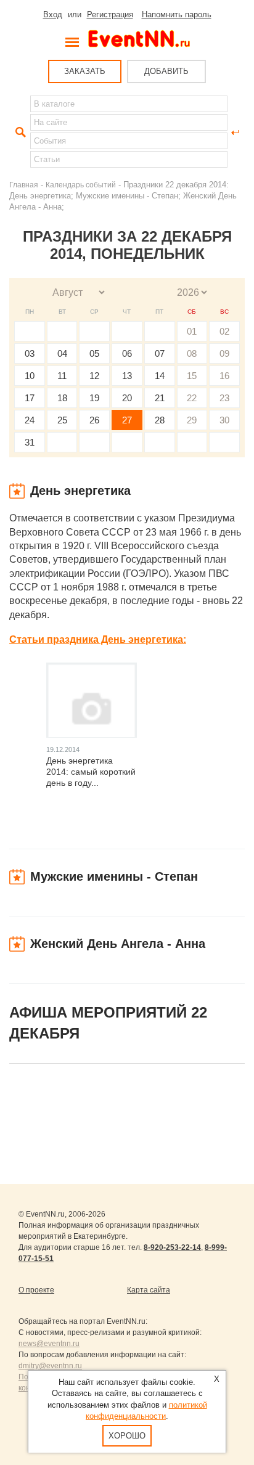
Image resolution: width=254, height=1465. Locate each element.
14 (160, 375)
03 (30, 353)
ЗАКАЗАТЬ (84, 71)
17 (30, 398)
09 (224, 353)
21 (160, 398)
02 (224, 331)
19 (94, 398)
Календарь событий (81, 185)
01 (192, 331)
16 (224, 375)
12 (94, 375)
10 (30, 375)
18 (62, 398)
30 (224, 420)
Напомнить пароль (176, 14)
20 (127, 398)
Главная (23, 185)
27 (127, 420)
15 (192, 375)
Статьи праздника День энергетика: (97, 639)
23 (224, 398)
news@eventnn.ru (49, 1343)
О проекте (36, 1290)
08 (192, 353)
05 (94, 353)
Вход (52, 14)
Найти (19, 132)
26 (94, 420)
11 (62, 375)
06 (127, 353)
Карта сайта (148, 1290)
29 (192, 420)
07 (160, 353)
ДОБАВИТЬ (166, 71)
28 (160, 420)
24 (30, 420)
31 (30, 442)
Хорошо (127, 1435)
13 (127, 375)
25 (62, 420)
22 (192, 398)
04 (62, 353)
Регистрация (110, 14)
